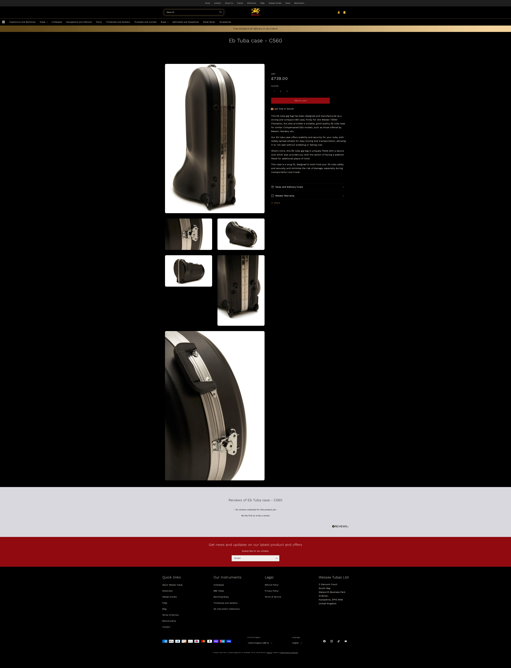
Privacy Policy (271, 591)
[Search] (221, 12)
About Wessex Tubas (172, 585)
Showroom (167, 591)
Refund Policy (272, 585)
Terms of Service (170, 615)
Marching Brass (221, 597)
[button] (3, 22)
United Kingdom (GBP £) (258, 643)
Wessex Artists (169, 597)
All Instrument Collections (227, 609)
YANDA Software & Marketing (289, 652)
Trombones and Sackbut (226, 603)
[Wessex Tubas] (255, 11)
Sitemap (269, 652)
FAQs (164, 603)
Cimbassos (219, 585)
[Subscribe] (276, 558)
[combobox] (194, 12)
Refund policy (169, 621)
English (295, 643)
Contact (166, 627)
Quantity (275, 86)
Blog (164, 609)
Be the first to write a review (255, 515)
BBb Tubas (219, 591)
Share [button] (277, 203)
